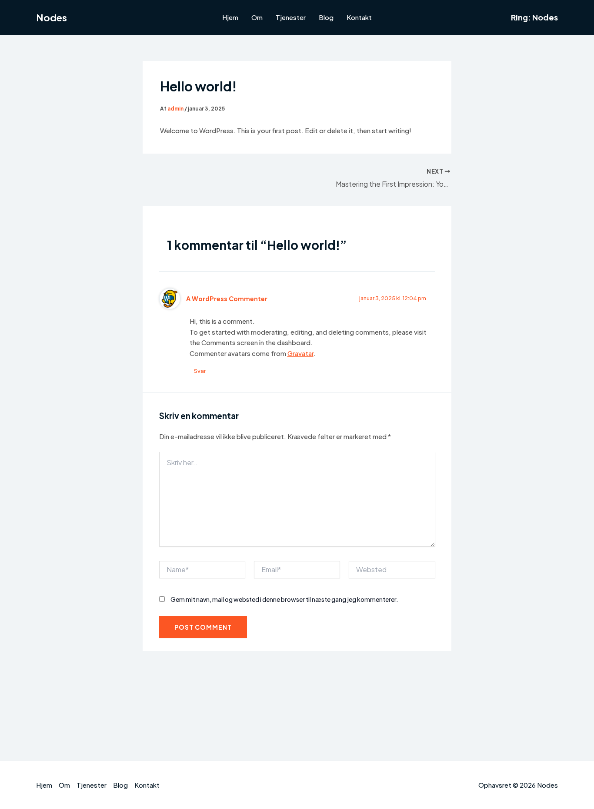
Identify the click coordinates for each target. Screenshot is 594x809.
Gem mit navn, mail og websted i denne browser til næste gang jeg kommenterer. (284, 599)
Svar (200, 370)
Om (257, 17)
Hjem (230, 17)
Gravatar (300, 353)
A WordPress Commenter (226, 298)
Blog (326, 17)
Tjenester (291, 17)
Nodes (51, 17)
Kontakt (359, 17)
